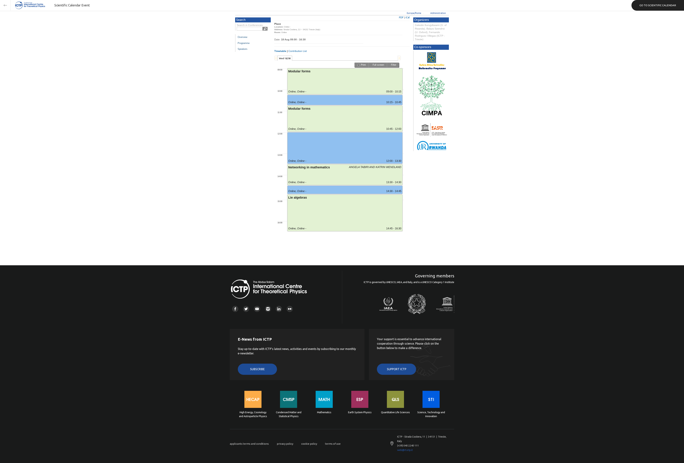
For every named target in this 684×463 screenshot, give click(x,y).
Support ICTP (396, 369)
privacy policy (285, 443)
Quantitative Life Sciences (395, 412)
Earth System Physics (360, 412)
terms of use (333, 443)
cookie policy (309, 443)
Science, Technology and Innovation (431, 414)
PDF (401, 17)
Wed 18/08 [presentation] (285, 58)
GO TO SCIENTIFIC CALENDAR (657, 5)
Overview (242, 37)
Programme (244, 43)
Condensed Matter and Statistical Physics (288, 414)
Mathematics (324, 412)
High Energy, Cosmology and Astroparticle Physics (253, 414)
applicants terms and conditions (249, 443)
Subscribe (257, 369)
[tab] (284, 58)
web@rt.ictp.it (405, 450)
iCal (408, 17)
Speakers (242, 49)
